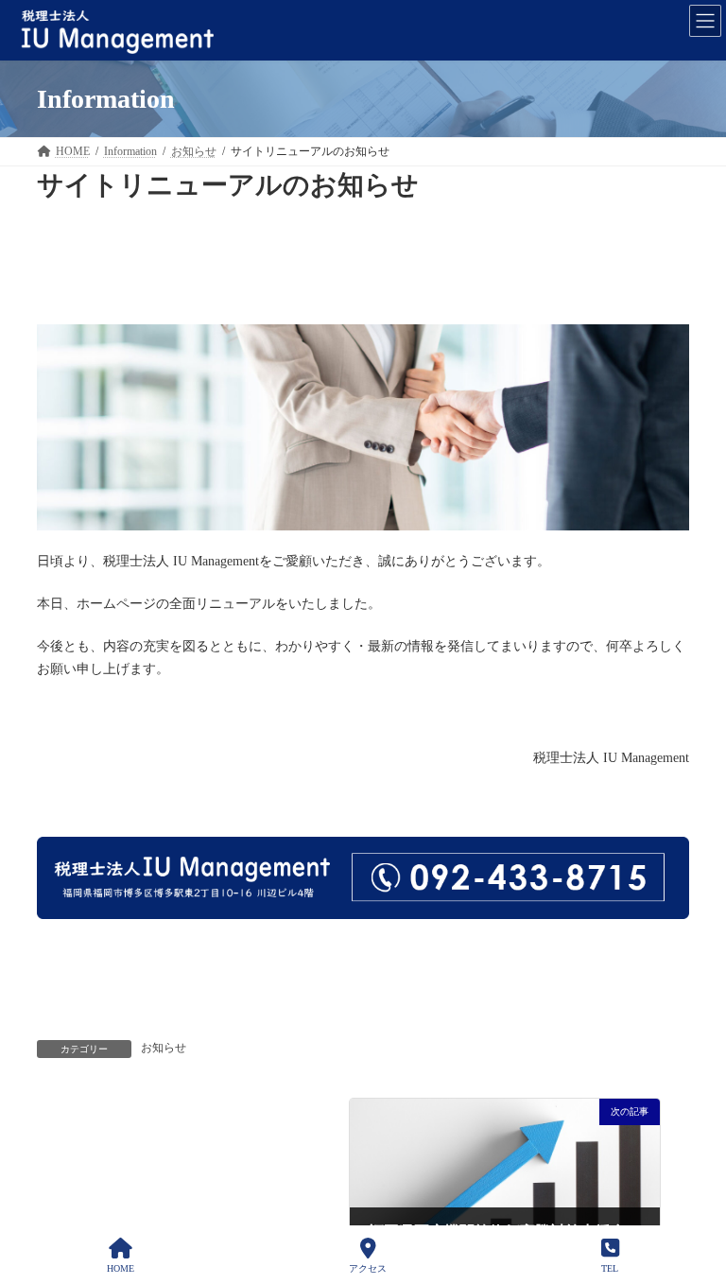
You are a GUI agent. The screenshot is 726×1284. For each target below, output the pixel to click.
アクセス (368, 1268)
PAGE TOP (696, 1194)
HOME (120, 1268)
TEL (609, 1268)
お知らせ (163, 1047)
